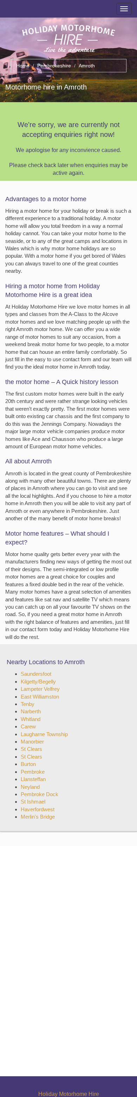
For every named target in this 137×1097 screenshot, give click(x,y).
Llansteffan (33, 779)
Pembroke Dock (39, 794)
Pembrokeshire (54, 65)
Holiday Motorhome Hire (68, 1094)
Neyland (30, 787)
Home (23, 65)
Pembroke (33, 772)
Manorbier (32, 742)
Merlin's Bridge (38, 817)
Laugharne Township (44, 734)
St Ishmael (33, 802)
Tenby (27, 704)
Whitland (30, 719)
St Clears (31, 749)
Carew (28, 726)
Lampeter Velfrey (40, 689)
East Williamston (40, 697)
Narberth (31, 711)
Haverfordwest (37, 809)
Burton (28, 764)
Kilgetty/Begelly (38, 682)
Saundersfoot (36, 674)
